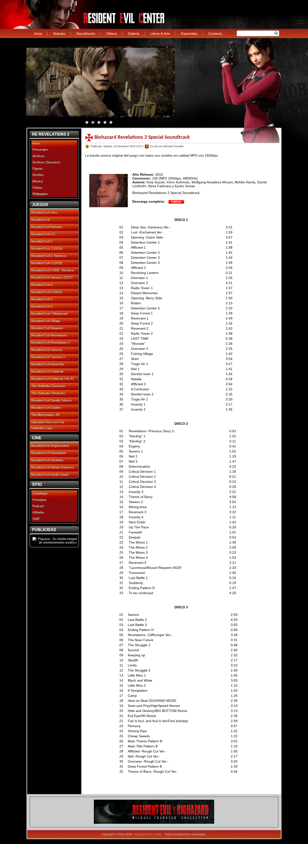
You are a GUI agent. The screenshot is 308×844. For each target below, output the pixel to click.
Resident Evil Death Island (49, 474)
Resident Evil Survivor (46, 350)
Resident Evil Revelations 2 (50, 342)
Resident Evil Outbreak (47, 371)
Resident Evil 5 (41, 299)
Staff (35, 518)
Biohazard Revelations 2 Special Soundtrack (142, 137)
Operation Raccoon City (47, 422)
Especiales (189, 33)
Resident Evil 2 (41, 241)
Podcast (38, 506)
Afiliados (38, 512)
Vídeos (111, 33)
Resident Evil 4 (41, 284)
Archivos (38, 156)
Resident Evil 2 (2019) (46, 248)
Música (37, 181)
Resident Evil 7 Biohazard (49, 313)
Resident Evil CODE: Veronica (52, 270)
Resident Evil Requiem (47, 328)
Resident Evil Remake (46, 227)
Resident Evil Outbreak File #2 (52, 378)
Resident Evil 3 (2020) (46, 263)
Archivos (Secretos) (46, 162)
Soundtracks (85, 33)
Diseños (38, 175)
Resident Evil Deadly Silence (51, 400)
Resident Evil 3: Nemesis (49, 256)
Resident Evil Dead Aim (47, 364)
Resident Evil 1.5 (43, 234)
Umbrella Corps (42, 428)
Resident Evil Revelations (49, 335)
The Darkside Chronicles (48, 393)
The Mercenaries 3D (45, 415)
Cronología (39, 493)
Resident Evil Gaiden (46, 407)
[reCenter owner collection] (154, 823)
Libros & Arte (160, 33)
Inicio (38, 33)
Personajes (40, 149)
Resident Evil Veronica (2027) (51, 277)
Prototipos (39, 500)
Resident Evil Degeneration (50, 445)
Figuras (37, 168)
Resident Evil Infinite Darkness (52, 467)
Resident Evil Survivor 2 (48, 357)
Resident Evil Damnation (48, 453)
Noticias (59, 33)
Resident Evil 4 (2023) (46, 292)
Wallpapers (40, 194)
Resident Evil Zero (44, 212)
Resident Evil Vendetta (47, 460)
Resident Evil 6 (41, 306)
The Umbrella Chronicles (48, 386)
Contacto (215, 33)
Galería (133, 33)
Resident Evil (40, 219)
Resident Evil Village (45, 321)
